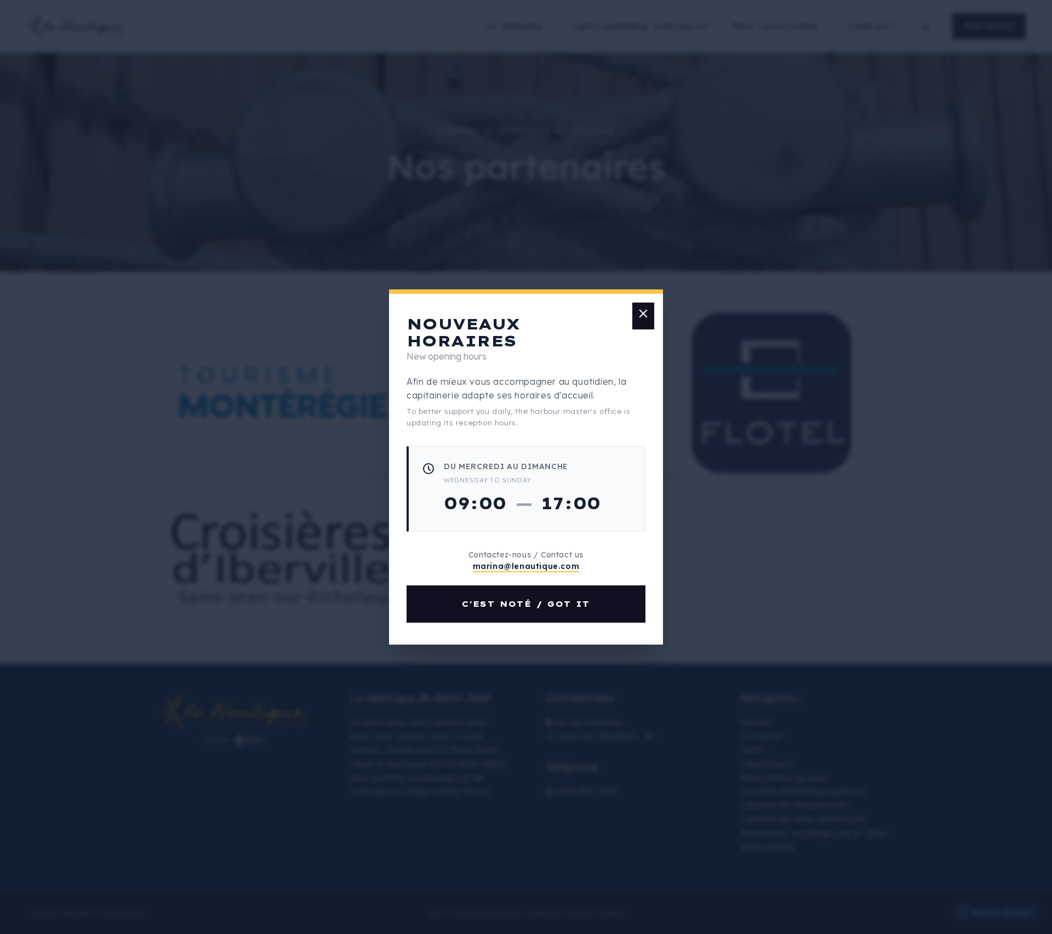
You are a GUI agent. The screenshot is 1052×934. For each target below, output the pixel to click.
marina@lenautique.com (526, 566)
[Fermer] (643, 316)
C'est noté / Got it (526, 604)
